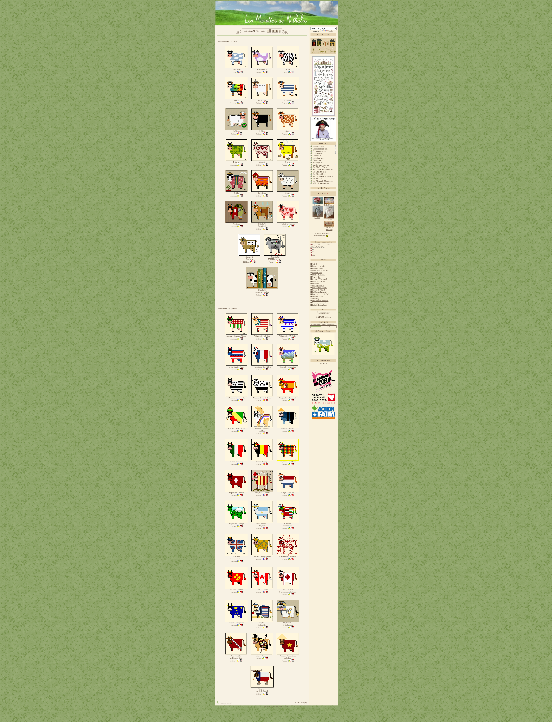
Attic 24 (315, 264)
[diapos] (335, 147)
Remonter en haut (226, 703)
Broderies (317, 146)
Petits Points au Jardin (319, 305)
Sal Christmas (318, 172)
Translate (330, 31)
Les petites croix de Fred (320, 294)
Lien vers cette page (300, 702)
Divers (315, 160)
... (313, 248)
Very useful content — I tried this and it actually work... (322, 246)
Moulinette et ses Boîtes (320, 301)
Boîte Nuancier (329, 205)
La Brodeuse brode (318, 281)
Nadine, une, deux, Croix (320, 303)
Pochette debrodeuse (329, 229)
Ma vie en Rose (317, 296)
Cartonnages (318, 151)
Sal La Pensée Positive (322, 176)
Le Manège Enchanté (319, 292)
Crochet (316, 156)
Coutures (316, 153)
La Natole (315, 283)
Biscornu (317, 205)
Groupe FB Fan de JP (319, 279)
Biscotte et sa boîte (318, 266)
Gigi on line (316, 277)
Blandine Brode (317, 268)
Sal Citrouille (318, 174)
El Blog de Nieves (318, 275)
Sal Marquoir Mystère (322, 181)
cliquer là (323, 363)
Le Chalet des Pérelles (319, 288)
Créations (316, 158)
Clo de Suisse (317, 273)
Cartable (329, 219)
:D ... (314, 255)
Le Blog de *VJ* (318, 286)
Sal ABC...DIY (319, 167)
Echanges (316, 163)
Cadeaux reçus (318, 149)
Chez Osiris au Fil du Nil (320, 271)
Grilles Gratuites (319, 165)
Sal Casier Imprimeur (321, 169)
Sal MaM (316, 179)
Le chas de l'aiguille (318, 290)
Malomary (315, 299)
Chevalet (317, 218)
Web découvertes (319, 183)
